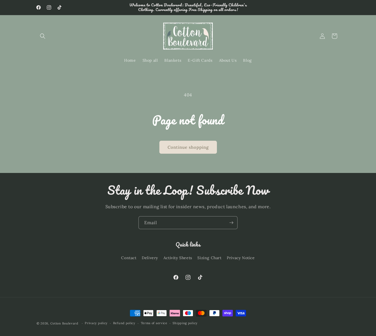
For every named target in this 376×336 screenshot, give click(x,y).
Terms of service (154, 323)
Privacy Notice (241, 257)
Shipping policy (185, 323)
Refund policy (124, 323)
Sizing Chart (209, 257)
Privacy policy (96, 323)
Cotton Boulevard (65, 323)
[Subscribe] (231, 222)
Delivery (150, 257)
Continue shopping (188, 147)
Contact (128, 257)
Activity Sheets (178, 257)
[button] (43, 36)
